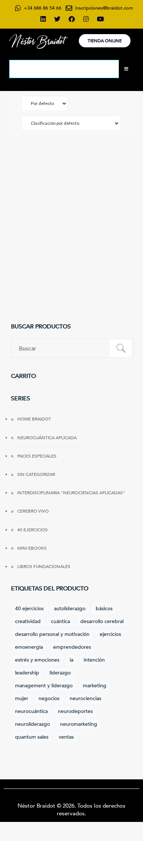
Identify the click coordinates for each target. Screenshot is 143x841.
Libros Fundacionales (43, 566)
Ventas (66, 736)
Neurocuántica (31, 711)
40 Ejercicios (32, 530)
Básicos (104, 608)
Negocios (48, 698)
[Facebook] (71, 18)
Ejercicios (110, 634)
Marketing (94, 685)
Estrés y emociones (37, 659)
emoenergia (29, 647)
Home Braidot (34, 419)
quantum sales (31, 736)
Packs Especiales (36, 456)
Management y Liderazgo (44, 685)
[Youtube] (100, 18)
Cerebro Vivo (33, 511)
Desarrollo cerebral (102, 621)
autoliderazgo (69, 608)
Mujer (21, 698)
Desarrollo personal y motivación (52, 634)
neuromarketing (78, 724)
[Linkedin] (43, 18)
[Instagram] (86, 18)
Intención (94, 659)
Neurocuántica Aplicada (47, 438)
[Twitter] (57, 18)
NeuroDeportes (75, 711)
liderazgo (60, 672)
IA (71, 659)
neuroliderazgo (32, 724)
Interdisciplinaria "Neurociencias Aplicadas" (71, 493)
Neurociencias (85, 698)
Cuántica (60, 621)
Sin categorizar (36, 474)
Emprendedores (72, 647)
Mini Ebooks (32, 548)
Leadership (27, 672)
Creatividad (28, 621)
